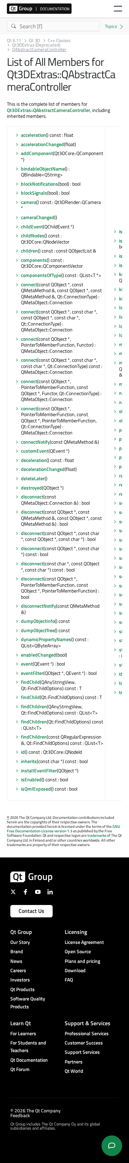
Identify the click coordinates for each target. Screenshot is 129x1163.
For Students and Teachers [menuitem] (28, 1046)
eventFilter (32, 673)
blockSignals (34, 192)
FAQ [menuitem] (69, 979)
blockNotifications (39, 183)
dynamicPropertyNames (46, 639)
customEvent (35, 450)
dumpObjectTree (38, 630)
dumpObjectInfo (38, 621)
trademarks (96, 835)
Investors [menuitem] (20, 979)
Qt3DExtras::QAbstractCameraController (48, 110)
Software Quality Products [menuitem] (27, 1002)
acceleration (33, 134)
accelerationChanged (42, 144)
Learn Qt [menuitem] (20, 1023)
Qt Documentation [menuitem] (29, 1059)
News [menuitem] (16, 961)
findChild (30, 682)
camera (28, 202)
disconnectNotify (38, 605)
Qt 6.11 (14, 40)
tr (120, 692)
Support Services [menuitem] (82, 1052)
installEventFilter (39, 770)
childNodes (32, 235)
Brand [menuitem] (16, 951)
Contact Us (31, 911)
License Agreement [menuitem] (84, 942)
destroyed (31, 487)
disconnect (32, 496)
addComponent (37, 153)
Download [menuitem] (75, 970)
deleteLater (33, 478)
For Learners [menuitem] (23, 1033)
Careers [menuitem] (18, 970)
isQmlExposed (36, 788)
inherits (29, 761)
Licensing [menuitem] (76, 932)
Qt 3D (34, 40)
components (34, 260)
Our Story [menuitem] (20, 942)
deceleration (33, 460)
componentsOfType (41, 275)
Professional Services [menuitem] (87, 1033)
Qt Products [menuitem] (22, 989)
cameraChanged (37, 217)
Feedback (20, 1115)
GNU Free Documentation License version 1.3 (63, 829)
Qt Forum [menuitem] (20, 1069)
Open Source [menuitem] (78, 951)
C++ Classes (59, 40)
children (29, 250)
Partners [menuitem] (74, 1061)
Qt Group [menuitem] (21, 932)
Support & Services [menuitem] (87, 1023)
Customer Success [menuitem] (84, 1042)
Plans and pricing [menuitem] (82, 961)
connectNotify (35, 441)
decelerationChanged (43, 469)
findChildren (34, 706)
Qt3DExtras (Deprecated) (36, 45)
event (27, 663)
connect (29, 284)
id (23, 751)
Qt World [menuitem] (74, 1070)
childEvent (32, 226)
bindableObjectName (43, 168)
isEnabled (31, 779)
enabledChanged (38, 654)
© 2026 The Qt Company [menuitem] (35, 1110)
